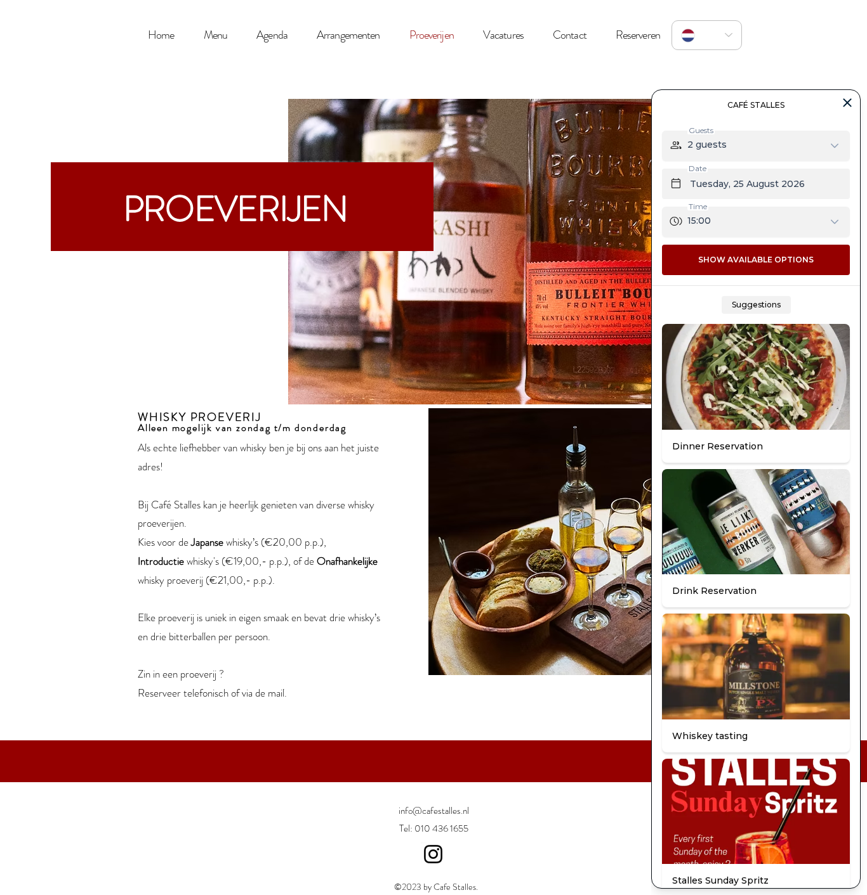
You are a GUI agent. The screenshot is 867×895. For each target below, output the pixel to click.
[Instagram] (433, 854)
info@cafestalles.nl (434, 811)
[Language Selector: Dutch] (707, 35)
